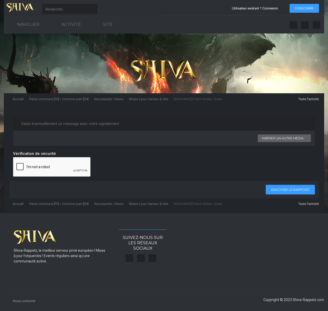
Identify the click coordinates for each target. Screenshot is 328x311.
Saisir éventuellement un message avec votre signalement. (70, 123)
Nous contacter (24, 301)
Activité (70, 24)
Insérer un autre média (283, 138)
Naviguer (27, 24)
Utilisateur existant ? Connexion (256, 8)
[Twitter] (305, 25)
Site (107, 24)
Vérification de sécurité (34, 153)
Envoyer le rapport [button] (290, 190)
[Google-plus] (316, 25)
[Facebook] (293, 25)
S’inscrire (304, 8)
